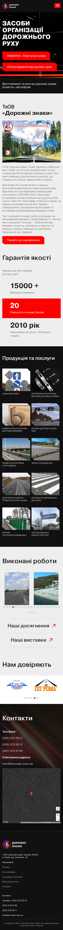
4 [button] (13, 607)
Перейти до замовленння (23, 240)
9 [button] (28, 607)
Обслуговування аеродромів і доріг (29, 66)
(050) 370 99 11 (12, 744)
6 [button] (19, 607)
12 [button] (37, 607)
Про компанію (8, 872)
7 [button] (22, 607)
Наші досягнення (28, 626)
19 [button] (59, 607)
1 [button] (4, 607)
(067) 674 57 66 (12, 750)
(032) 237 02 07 (12, 738)
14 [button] (43, 607)
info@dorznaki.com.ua (17, 763)
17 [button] (52, 607)
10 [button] (31, 607)
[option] (16, 589)
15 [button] (46, 607)
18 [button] (55, 607)
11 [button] (34, 607)
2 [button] (7, 607)
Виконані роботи (10, 882)
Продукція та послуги (12, 877)
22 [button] (34, 612)
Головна (6, 867)
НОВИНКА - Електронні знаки (26, 55)
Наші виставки (28, 640)
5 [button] (16, 607)
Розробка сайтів (27, 925)
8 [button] (25, 607)
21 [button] (31, 612)
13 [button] (40, 607)
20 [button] (28, 612)
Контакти (6, 886)
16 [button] (49, 607)
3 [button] (10, 607)
